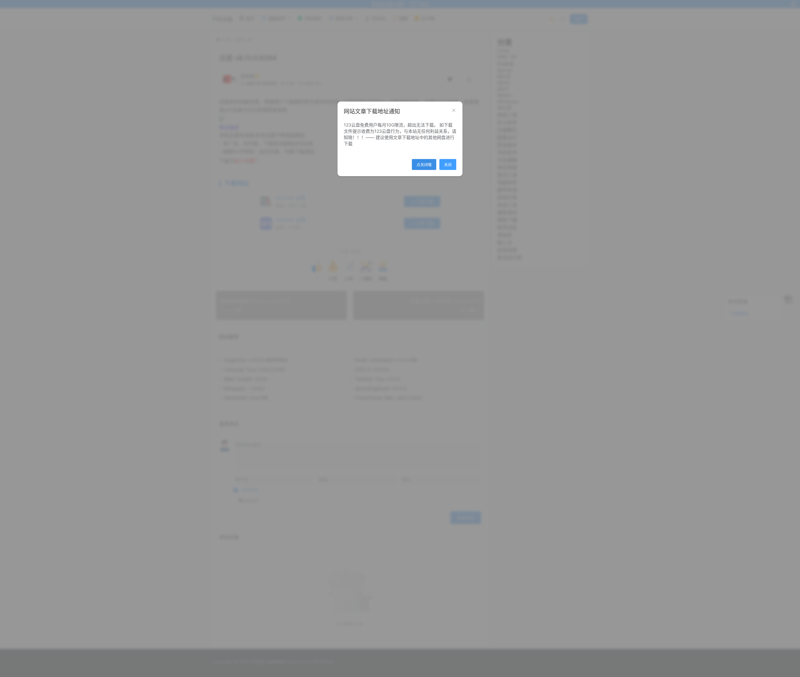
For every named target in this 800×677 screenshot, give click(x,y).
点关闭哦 (424, 164)
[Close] (453, 110)
